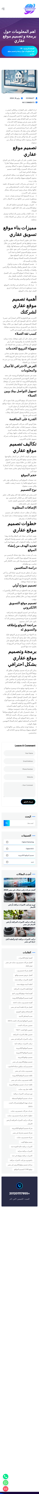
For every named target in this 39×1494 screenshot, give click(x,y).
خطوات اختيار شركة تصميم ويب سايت (19, 1115)
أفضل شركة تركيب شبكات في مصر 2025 (19, 890)
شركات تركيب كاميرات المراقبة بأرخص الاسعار (19, 1122)
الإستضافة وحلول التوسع (24, 1012)
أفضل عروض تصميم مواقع (23, 975)
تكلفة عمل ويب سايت (25, 1089)
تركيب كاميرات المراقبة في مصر (21, 1039)
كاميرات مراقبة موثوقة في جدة (22, 1156)
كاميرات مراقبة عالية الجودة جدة (21, 1146)
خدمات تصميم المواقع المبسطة (22, 1098)
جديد (32, 862)
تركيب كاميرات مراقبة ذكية (23, 1043)
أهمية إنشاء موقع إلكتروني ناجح (22, 993)
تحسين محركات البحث (25, 1025)
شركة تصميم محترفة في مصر (22, 1133)
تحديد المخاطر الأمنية (25, 1016)
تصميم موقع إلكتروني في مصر (22, 1062)
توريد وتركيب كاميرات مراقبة (22, 1094)
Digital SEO (30, 848)
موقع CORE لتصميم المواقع (23, 1169)
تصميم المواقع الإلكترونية (24, 1048)
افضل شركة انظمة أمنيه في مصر (21, 1007)
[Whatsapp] (5, 1482)
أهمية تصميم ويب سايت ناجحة (22, 1002)
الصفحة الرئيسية (29, 48)
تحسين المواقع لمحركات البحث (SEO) (20, 1021)
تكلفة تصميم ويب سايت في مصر (21, 1080)
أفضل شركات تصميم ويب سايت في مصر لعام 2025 (19, 964)
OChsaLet (30, 98)
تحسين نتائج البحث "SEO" (24, 1030)
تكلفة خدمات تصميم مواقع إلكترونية (20, 1085)
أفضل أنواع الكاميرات (25, 958)
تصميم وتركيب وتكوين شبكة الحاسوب (20, 1066)
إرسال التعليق (28, 802)
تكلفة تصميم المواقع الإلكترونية (22, 1075)
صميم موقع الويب (26, 1142)
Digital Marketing (28, 842)
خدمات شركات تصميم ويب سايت (21, 1111)
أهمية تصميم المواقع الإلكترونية (22, 998)
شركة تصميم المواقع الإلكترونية (22, 1128)
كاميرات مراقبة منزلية (25, 1151)
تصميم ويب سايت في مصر (23, 1071)
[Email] (5, 1489)
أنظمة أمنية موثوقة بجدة (24, 984)
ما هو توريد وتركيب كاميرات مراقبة (21, 1160)
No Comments (28, 102)
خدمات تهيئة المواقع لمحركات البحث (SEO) (20, 1104)
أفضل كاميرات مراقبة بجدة (23, 980)
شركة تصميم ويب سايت (24, 1137)
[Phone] (5, 1476)
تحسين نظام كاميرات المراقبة (22, 1034)
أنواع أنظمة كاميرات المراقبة (23, 989)
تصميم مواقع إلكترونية (25, 1057)
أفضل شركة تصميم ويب (24, 970)
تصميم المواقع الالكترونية (26, 855)
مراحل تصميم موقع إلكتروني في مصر (20, 1165)
